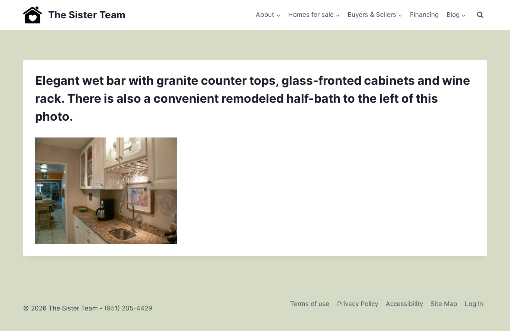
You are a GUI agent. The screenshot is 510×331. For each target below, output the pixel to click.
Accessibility (404, 303)
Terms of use (309, 303)
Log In (474, 303)
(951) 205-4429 (128, 308)
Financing (424, 14)
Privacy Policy (357, 303)
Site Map (443, 303)
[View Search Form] (480, 15)
